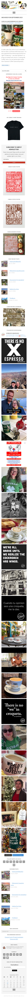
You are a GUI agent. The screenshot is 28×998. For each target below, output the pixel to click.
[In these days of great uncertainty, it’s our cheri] (14, 428)
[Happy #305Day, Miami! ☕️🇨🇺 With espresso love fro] (14, 531)
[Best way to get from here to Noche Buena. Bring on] (14, 840)
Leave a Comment (18, 22)
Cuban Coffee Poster (14, 199)
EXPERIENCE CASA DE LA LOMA (14, 74)
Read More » (5, 65)
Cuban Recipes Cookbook (14, 306)
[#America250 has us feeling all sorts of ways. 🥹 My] (14, 376)
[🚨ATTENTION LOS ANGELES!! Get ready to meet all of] (14, 453)
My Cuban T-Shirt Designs (14, 117)
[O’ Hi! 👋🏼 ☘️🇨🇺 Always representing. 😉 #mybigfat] (14, 737)
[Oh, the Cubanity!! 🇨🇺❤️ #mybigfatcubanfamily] (14, 711)
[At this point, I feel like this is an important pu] (14, 608)
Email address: (14, 965)
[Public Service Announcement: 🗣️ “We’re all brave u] (14, 556)
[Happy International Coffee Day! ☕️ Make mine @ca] (14, 634)
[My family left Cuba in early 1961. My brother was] (14, 505)
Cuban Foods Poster (14, 166)
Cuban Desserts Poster (14, 231)
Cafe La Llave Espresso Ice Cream (12, 21)
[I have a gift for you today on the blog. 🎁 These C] (14, 814)
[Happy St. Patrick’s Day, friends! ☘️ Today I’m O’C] (14, 479)
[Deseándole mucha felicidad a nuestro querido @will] (14, 402)
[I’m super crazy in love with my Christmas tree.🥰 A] (14, 788)
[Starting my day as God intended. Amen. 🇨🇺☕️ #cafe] (14, 685)
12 (7, 983)
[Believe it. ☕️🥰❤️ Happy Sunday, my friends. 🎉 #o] (14, 763)
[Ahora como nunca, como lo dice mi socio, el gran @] (14, 582)
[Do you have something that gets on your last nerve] (14, 350)
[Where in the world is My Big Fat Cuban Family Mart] (14, 659)
